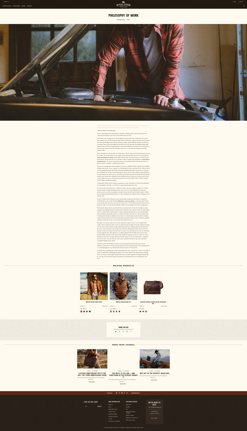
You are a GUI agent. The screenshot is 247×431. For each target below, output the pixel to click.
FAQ (126, 409)
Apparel (24, 5)
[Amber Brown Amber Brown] (143, 311)
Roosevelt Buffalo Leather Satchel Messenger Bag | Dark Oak (153, 292)
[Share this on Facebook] (119, 331)
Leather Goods (16, 5)
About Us (111, 404)
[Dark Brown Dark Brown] (87, 311)
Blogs (110, 407)
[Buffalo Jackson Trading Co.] (123, 4)
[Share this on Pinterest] (123, 331)
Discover (29, 5)
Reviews (128, 407)
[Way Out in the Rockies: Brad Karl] (155, 358)
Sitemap (110, 418)
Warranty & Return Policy (132, 417)
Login (234, 1)
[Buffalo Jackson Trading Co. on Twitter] (117, 393)
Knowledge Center (113, 409)
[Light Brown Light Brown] (111, 311)
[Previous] (81, 292)
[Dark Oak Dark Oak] (146, 311)
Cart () (241, 1)
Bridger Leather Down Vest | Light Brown (123, 292)
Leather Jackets (7, 5)
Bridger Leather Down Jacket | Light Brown (94, 292)
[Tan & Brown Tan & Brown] (84, 311)
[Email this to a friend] (131, 331)
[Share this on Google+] (127, 331)
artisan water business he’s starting (105, 157)
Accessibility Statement (114, 421)
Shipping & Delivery (113, 416)
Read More (92, 382)
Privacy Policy (112, 411)
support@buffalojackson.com (155, 407)
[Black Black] (90, 311)
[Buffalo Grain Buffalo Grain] (140, 311)
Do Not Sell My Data (130, 420)
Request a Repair (130, 415)
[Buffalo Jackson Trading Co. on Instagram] (127, 393)
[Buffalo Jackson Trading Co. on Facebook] (119, 393)
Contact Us (6, 1)
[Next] (165, 292)
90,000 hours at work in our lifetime (126, 201)
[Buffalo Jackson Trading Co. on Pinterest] (125, 393)
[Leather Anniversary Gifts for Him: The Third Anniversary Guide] (92, 358)
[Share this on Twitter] (115, 331)
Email (86, 406)
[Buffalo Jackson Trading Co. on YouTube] (122, 393)
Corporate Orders (113, 414)
